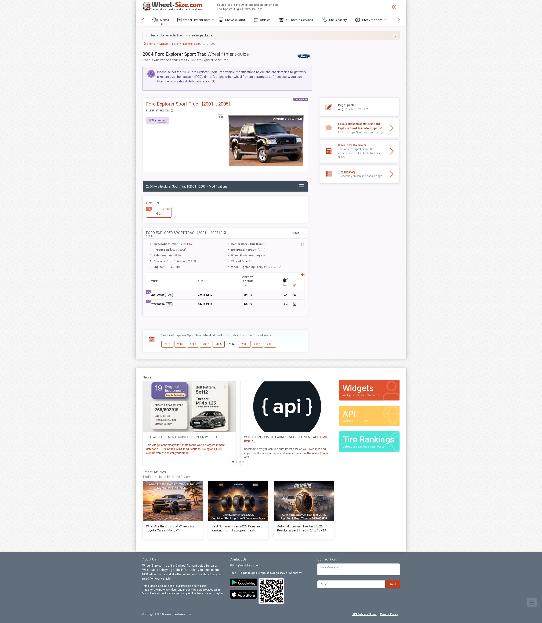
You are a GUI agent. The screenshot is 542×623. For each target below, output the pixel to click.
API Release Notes (364, 614)
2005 (219, 344)
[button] (271, 35)
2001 (270, 344)
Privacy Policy (389, 614)
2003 (244, 344)
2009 (180, 344)
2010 (167, 344)
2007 (206, 344)
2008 (193, 344)
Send (392, 584)
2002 (257, 344)
